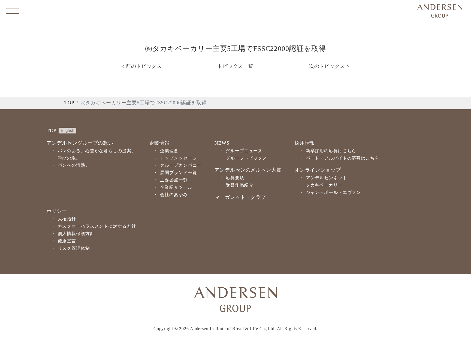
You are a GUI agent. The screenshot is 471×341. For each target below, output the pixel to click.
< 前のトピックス (141, 66)
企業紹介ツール (176, 187)
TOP (69, 102)
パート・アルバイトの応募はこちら (342, 158)
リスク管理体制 (74, 248)
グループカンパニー (180, 165)
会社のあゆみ (174, 194)
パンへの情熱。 (74, 165)
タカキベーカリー (324, 185)
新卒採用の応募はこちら (331, 150)
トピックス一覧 (235, 66)
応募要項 (235, 177)
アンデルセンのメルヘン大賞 (248, 170)
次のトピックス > (329, 66)
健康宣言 (67, 241)
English (67, 131)
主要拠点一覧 (174, 180)
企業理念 (169, 150)
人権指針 (67, 219)
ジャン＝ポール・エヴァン (333, 192)
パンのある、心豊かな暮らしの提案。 (97, 150)
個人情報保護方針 (76, 233)
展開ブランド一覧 (178, 172)
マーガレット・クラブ (240, 197)
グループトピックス (246, 158)
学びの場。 (69, 158)
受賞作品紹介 (239, 185)
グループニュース (244, 150)
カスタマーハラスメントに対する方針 (97, 226)
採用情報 (305, 143)
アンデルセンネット (326, 177)
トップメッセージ (178, 158)
